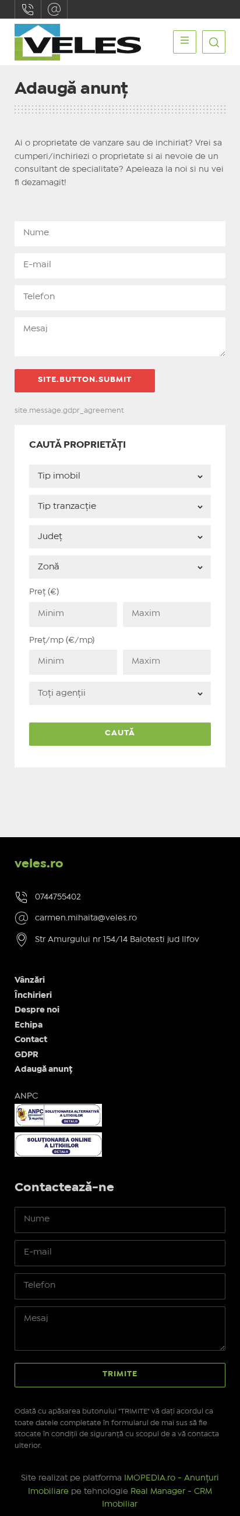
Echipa (29, 1025)
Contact (31, 1039)
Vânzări (30, 980)
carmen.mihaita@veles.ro (54, 9)
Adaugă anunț (43, 1069)
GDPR (26, 1054)
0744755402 (28, 9)
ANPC (26, 1096)
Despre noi (37, 1010)
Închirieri (33, 995)
